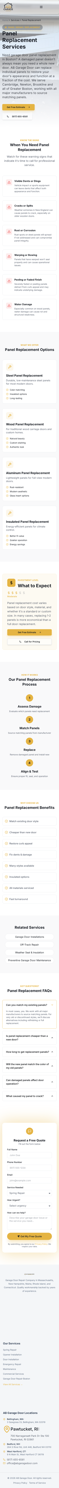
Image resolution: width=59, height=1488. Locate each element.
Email (10, 1175)
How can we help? (16, 1213)
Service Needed (15, 1187)
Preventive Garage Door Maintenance (29, 960)
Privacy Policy (41, 1244)
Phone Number (14, 1162)
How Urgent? (13, 1200)
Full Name (12, 1150)
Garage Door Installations (29, 936)
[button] (17, 116)
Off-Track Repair (29, 944)
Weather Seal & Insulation (29, 952)
